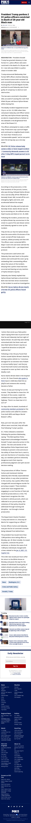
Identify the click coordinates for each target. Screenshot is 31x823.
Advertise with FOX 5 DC (19, 748)
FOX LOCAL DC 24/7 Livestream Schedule (6, 739)
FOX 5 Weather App (19, 695)
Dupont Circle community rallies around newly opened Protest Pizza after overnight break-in (19, 642)
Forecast (16, 687)
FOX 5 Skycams (18, 689)
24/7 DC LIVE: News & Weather (6, 693)
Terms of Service (16, 674)
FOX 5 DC (10, 25)
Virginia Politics (17, 719)
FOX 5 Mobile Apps (18, 759)
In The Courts (4, 758)
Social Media (17, 761)
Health (2, 704)
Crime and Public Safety (10, 587)
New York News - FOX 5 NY (6, 716)
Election (16, 721)
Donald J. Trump (7, 591)
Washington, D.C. (14, 582)
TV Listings (3, 730)
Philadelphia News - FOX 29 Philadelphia (5, 719)
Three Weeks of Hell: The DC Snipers (6, 764)
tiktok (19, 806)
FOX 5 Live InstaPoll (19, 746)
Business (3, 700)
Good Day (17, 728)
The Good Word (5, 761)
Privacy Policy (17, 673)
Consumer (3, 702)
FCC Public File (17, 764)
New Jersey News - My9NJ (5, 722)
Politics (16, 713)
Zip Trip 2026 (17, 738)
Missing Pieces (4, 766)
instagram (17, 806)
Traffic (15, 690)
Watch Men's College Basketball (6, 791)
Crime (2, 697)
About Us (17, 744)
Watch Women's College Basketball (5, 794)
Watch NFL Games (5, 779)
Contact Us (17, 754)
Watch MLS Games (5, 799)
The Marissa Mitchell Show (6, 748)
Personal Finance (5, 706)
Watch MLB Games (5, 784)
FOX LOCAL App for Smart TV (19, 751)
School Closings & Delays (18, 693)
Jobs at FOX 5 (17, 770)
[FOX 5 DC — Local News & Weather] (5, 2)
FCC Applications (18, 766)
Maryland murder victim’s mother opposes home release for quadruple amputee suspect (19, 617)
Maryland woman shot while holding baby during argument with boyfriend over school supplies (19, 624)
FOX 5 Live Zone (5, 759)
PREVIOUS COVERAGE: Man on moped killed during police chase (14, 48)
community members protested (12, 409)
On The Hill (3, 756)
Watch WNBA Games (6, 797)
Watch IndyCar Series (6, 789)
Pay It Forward (17, 734)
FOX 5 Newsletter (18, 757)
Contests (16, 762)
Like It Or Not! (4, 752)
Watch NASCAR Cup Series (5, 786)
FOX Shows (3, 734)
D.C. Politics (17, 715)
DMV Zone (3, 751)
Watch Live (24, 2)
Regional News (6, 713)
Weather (17, 685)
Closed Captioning (18, 771)
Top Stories (4, 709)
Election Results (18, 722)
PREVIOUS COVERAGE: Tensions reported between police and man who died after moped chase (14, 177)
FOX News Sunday (5, 708)
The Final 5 (3, 754)
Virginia (2, 689)
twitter (14, 806)
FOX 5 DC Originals (4, 745)
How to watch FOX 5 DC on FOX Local (6, 736)
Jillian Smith (5, 25)
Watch (3, 728)
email (22, 806)
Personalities (17, 755)
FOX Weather (17, 697)
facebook (11, 806)
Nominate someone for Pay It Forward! (19, 736)
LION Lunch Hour (18, 730)
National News (4, 695)
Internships (16, 768)
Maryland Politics (18, 717)
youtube (8, 806)
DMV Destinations (18, 732)
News (14, 25)
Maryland (3, 690)
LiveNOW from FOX (5, 732)
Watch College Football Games (6, 781)
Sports (2, 699)
